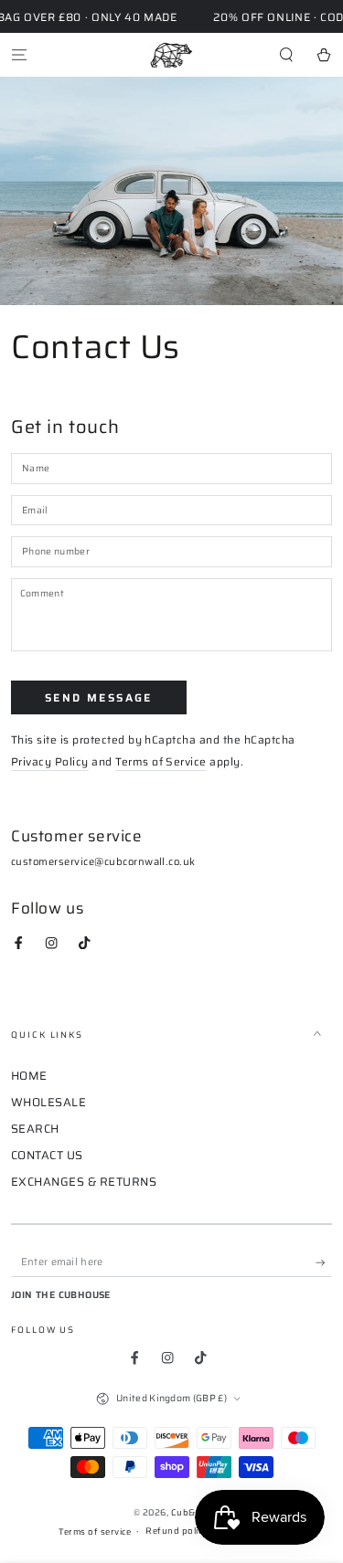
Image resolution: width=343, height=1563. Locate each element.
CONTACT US (47, 1155)
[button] (286, 54)
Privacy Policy (50, 761)
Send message (99, 697)
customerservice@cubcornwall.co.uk (103, 861)
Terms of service (95, 1532)
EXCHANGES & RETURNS (83, 1181)
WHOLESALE (48, 1102)
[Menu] (19, 54)
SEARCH (35, 1128)
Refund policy (176, 1531)
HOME (29, 1075)
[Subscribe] (324, 1263)
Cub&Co (189, 1512)
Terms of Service (161, 761)
